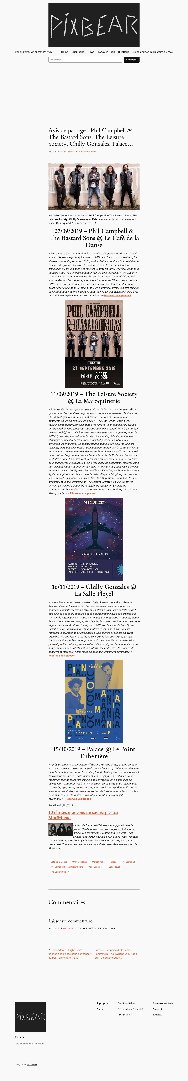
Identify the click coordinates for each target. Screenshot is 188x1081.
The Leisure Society (60, 872)
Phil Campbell (128, 862)
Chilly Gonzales (79, 862)
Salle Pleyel (114, 867)
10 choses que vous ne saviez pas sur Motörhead (83, 815)
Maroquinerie (98, 862)
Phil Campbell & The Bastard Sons (67, 867)
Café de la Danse (59, 862)
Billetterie (85, 151)
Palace (113, 862)
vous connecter (72, 928)
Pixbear (71, 151)
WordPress (32, 1064)
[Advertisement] (94, 88)
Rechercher (131, 59)
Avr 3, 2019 (53, 151)
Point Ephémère (96, 867)
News (93, 151)
